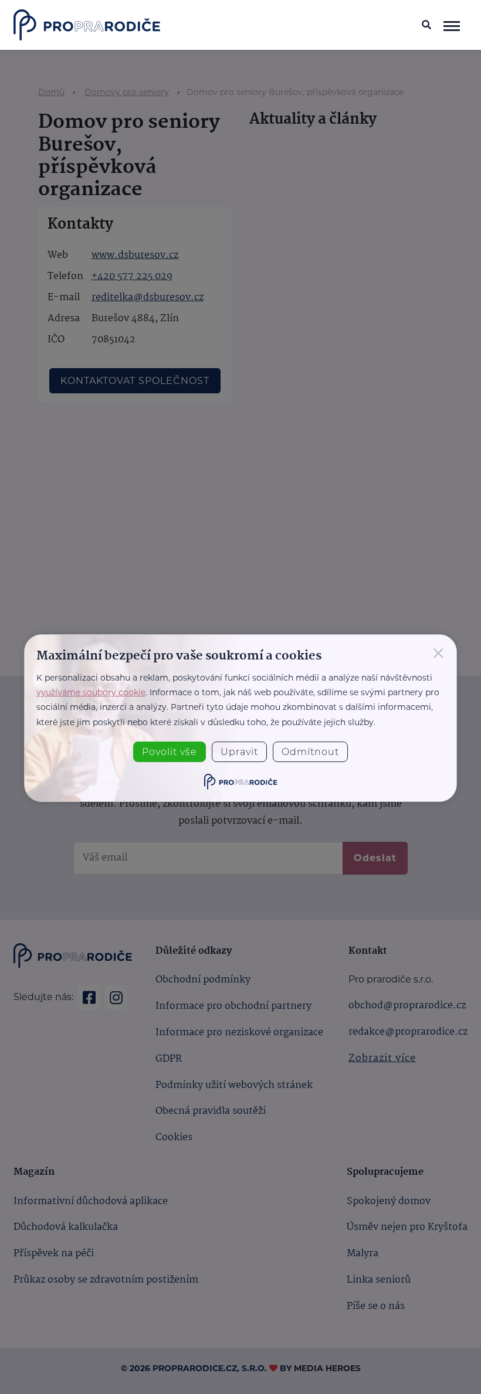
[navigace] (452, 25)
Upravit (239, 751)
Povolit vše (169, 751)
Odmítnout (310, 751)
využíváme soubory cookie (90, 692)
